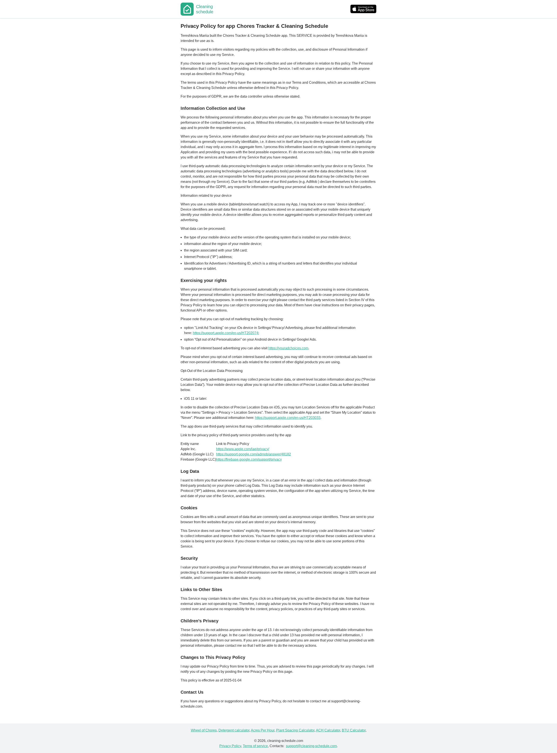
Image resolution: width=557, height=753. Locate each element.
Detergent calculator (233, 730)
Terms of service (255, 746)
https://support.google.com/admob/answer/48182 (253, 454)
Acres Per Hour (262, 730)
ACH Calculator (328, 730)
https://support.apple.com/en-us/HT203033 (287, 418)
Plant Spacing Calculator (295, 730)
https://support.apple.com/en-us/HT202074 (225, 333)
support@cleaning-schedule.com (311, 746)
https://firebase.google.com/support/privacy (249, 459)
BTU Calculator (354, 730)
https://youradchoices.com (288, 348)
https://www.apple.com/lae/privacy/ (242, 449)
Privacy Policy (230, 746)
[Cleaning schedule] (187, 9)
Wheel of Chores (204, 730)
